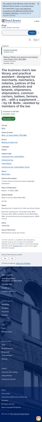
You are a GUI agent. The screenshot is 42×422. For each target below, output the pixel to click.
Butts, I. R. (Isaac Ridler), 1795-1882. (14, 135)
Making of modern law (10, 142)
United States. (7, 163)
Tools (36, 40)
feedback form (17, 246)
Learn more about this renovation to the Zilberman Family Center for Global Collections (18, 10)
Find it (32, 32)
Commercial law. (8, 160)
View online (7, 119)
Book (3, 128)
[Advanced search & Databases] (38, 32)
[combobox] (14, 32)
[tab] (21, 51)
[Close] (38, 4)
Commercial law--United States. (13, 156)
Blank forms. (6, 174)
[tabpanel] (21, 115)
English (4, 149)
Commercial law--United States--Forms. (16, 167)
